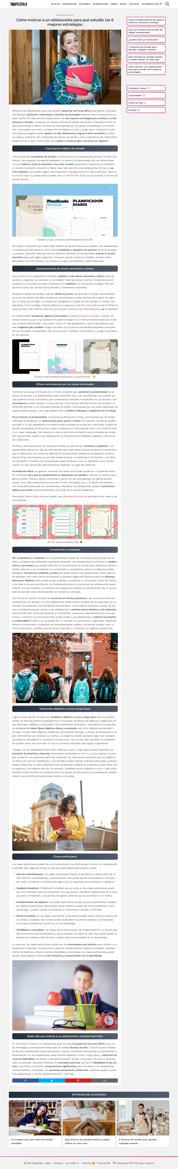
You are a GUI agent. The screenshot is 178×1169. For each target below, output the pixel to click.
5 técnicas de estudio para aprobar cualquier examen (142, 48)
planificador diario (76, 175)
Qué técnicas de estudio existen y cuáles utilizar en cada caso (145, 58)
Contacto (58, 1163)
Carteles (134, 4)
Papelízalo (61, 15)
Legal (48, 1163)
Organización (69, 4)
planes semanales (90, 316)
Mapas (123, 4)
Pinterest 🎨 (103, 1163)
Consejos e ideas (137, 88)
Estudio (70, 15)
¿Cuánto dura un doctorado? (143, 39)
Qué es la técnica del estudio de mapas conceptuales (145, 31)
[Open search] (167, 4)
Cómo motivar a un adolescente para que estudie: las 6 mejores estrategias (145, 69)
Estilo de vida (135, 103)
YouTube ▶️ (88, 1163)
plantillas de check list (75, 496)
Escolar (55, 4)
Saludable (84, 4)
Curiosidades (135, 95)
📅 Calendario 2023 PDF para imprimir (133, 1163)
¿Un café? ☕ (73, 1163)
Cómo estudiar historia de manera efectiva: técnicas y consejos (146, 21)
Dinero (114, 4)
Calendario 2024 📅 (151, 4)
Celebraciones (100, 4)
